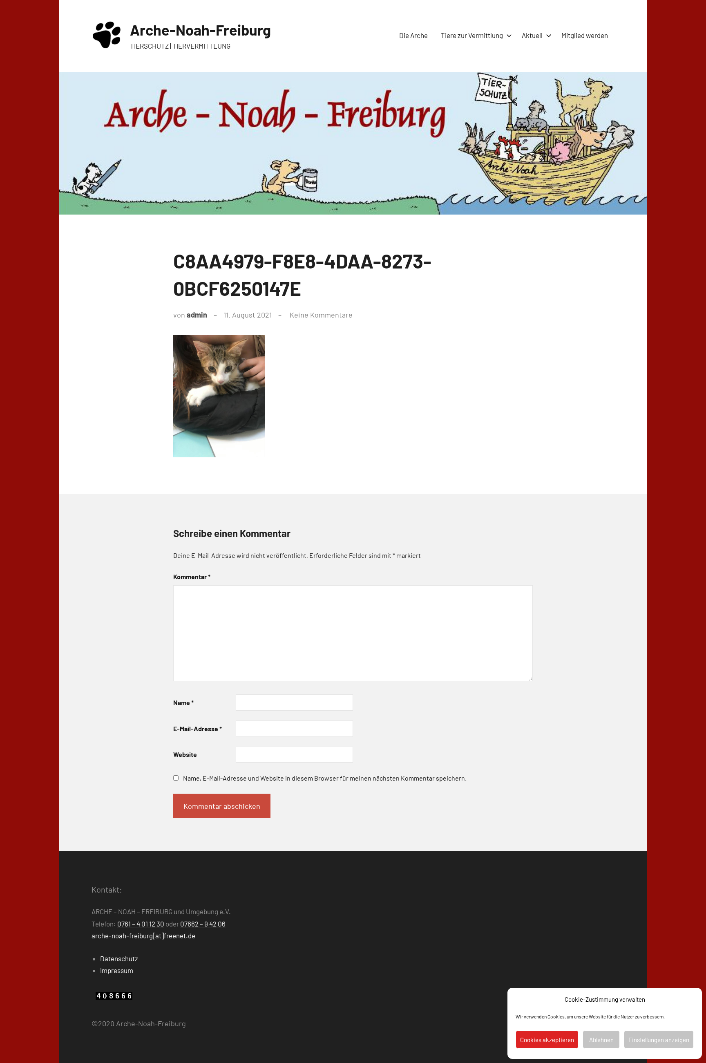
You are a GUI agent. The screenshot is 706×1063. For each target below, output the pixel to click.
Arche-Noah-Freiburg (200, 29)
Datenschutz (119, 958)
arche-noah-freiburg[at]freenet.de (143, 935)
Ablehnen (601, 1039)
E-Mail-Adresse (197, 728)
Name (183, 702)
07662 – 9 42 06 (203, 924)
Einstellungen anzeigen (658, 1039)
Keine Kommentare (321, 314)
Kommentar (191, 576)
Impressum (116, 970)
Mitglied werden (584, 35)
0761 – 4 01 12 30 (140, 924)
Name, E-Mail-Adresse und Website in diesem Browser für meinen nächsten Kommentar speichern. (325, 778)
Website (185, 754)
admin (197, 314)
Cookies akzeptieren (547, 1039)
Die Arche (413, 35)
